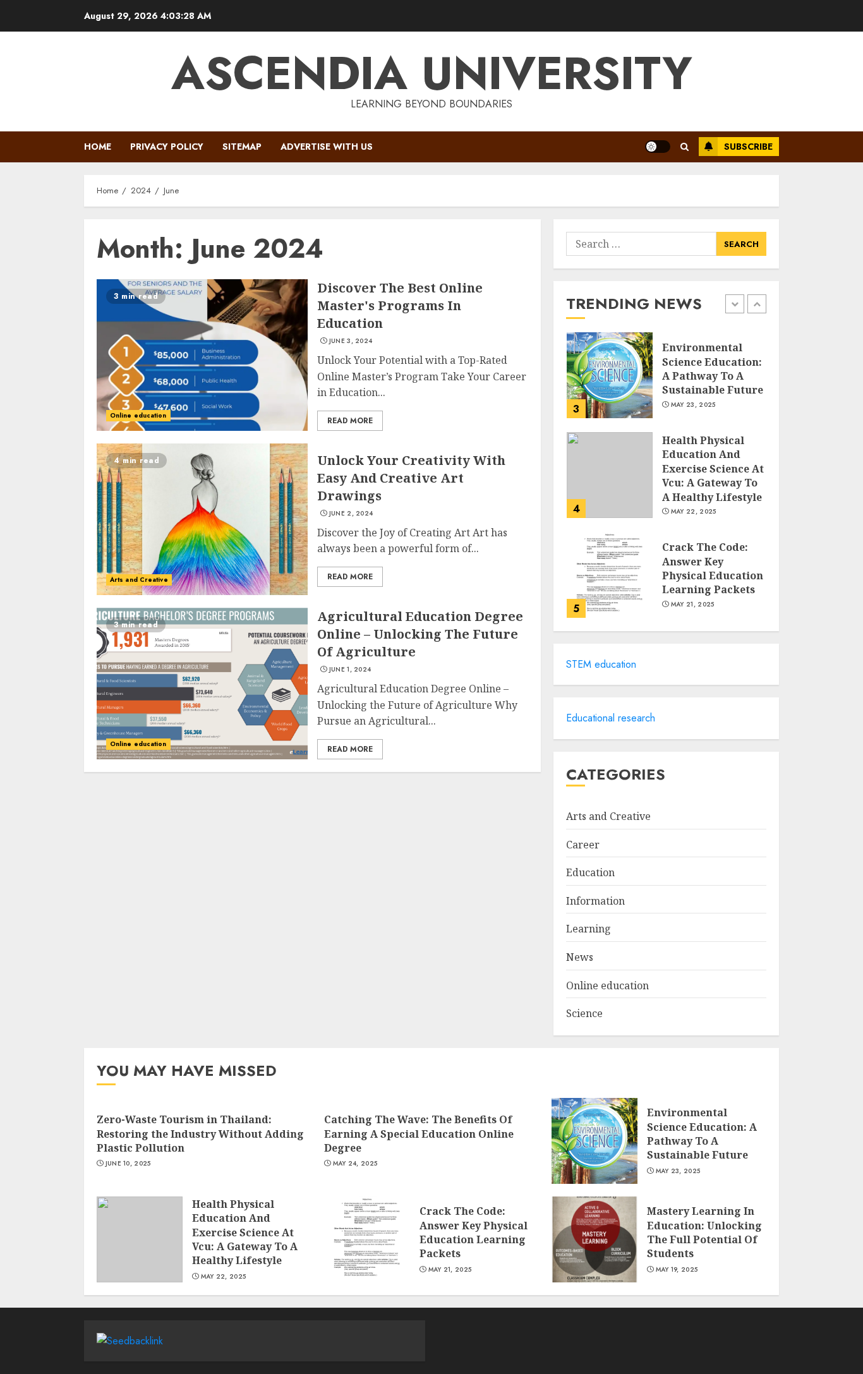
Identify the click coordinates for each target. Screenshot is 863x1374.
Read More (350, 420)
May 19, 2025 (677, 1269)
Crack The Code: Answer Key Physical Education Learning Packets (712, 568)
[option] (666, 381)
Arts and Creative (139, 579)
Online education (138, 415)
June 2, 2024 (351, 513)
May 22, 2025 (693, 511)
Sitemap (242, 146)
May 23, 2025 (693, 405)
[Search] (684, 147)
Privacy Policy (166, 146)
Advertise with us (327, 146)
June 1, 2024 (350, 669)
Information (595, 901)
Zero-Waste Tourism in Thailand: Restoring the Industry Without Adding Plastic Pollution (200, 1133)
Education (590, 872)
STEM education (601, 664)
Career (583, 845)
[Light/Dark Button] (657, 146)
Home (97, 146)
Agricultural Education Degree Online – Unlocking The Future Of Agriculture (420, 634)
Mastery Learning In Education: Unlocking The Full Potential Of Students (704, 1232)
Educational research (610, 718)
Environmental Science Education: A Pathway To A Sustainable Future (712, 368)
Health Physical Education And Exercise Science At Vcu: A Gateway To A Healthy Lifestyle (713, 468)
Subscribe (748, 146)
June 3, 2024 (351, 341)
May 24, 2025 (355, 1163)
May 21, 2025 (693, 604)
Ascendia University (431, 73)
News (579, 957)
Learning (588, 929)
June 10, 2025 (128, 1163)
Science (584, 1013)
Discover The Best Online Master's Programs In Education (400, 305)
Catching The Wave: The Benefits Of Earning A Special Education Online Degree (419, 1133)
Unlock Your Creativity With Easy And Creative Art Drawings (411, 478)
